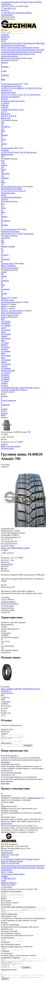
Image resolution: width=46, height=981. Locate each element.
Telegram (4, 15)
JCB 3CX (4, 116)
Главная (4, 409)
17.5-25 (4, 191)
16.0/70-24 (38, 88)
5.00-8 (8, 234)
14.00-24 (4, 107)
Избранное (5, 406)
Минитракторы (7, 154)
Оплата (30, 2)
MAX (10, 15)
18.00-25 (4, 199)
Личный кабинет (16, 861)
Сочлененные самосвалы (11, 197)
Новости (23, 390)
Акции (22, 388)
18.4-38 (22, 152)
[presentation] (2, 715)
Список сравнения (8, 401)
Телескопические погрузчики (13, 101)
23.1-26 (4, 112)
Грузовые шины (14, 52)
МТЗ (3, 157)
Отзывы (4, 4)
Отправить (28, 745)
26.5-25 (22, 191)
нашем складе (6, 823)
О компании (6, 2)
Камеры (24, 52)
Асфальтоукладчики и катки (12, 109)
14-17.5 (26, 95)
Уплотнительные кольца (11, 302)
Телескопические (29, 43)
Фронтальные (6, 45)
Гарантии (38, 2)
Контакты (15, 2)
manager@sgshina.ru (24, 13)
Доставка (23, 2)
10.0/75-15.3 (5, 95)
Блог (10, 4)
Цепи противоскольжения (11, 313)
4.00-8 (3, 234)
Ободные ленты (7, 300)
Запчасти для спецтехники (12, 311)
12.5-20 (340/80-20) (17, 88)
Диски (10, 54)
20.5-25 (10, 191)
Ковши (16, 54)
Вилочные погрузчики (10, 231)
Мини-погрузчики (8, 92)
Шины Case (5, 118)
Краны (3, 195)
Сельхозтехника (19, 45)
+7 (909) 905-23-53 (8, 8)
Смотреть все (6, 90)
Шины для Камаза (8, 266)
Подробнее (5, 762)
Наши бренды (6, 870)
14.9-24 (10, 152)
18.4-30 (16, 152)
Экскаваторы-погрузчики (11, 43)
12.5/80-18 (29, 88)
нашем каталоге (34, 798)
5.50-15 (14, 234)
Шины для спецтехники (11, 47)
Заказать (5, 979)
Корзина (4, 397)
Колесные (16, 868)
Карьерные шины (8, 193)
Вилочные (40, 43)
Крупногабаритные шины (25, 50)
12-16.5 (20, 95)
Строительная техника (30, 47)
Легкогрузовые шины (9, 268)
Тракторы (5, 150)
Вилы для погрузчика (9, 315)
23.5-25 (16, 191)
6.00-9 (20, 234)
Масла (21, 54)
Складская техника (9, 229)
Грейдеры (5, 105)
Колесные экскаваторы (10, 97)
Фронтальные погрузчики (11, 189)
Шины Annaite (23, 548)
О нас (3, 859)
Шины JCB (5, 114)
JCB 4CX (12, 116)
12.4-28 (4, 152)
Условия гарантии (8, 602)
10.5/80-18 (5, 88)
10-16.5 (14, 95)
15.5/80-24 (5, 103)
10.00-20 (4, 99)
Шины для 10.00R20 (9, 548)
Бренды (15, 56)
